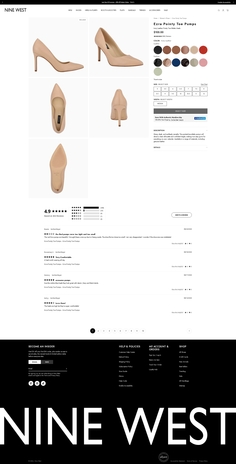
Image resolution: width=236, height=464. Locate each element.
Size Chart (204, 84)
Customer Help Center (127, 352)
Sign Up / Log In (155, 355)
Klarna (121, 376)
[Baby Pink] (203, 62)
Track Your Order (155, 364)
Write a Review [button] (181, 215)
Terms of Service (192, 461)
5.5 (165, 89)
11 (196, 94)
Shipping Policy (124, 362)
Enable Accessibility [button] (224, 2)
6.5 (180, 89)
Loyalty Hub (153, 369)
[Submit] (66, 368)
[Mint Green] (158, 71)
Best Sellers (183, 366)
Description (159, 130)
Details (132, 2)
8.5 (157, 94)
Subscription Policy (125, 366)
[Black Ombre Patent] (194, 62)
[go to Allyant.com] (164, 457)
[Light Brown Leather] (167, 50)
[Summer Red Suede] (203, 50)
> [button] (189, 331)
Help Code (123, 381)
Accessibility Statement (177, 461)
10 (180, 94)
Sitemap (182, 385)
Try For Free (174, 120)
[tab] (35, 362)
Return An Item (154, 360)
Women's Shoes (165, 18)
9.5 (173, 94)
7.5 (196, 89)
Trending (182, 371)
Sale (180, 376)
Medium (160, 104)
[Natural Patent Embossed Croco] (167, 62)
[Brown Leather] (185, 50)
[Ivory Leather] (194, 50)
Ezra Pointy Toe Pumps (52, 241)
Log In (181, 120)
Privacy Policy (203, 461)
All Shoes (182, 352)
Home (155, 18)
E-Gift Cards (183, 357)
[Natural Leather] (176, 50)
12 (204, 94)
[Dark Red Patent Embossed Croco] (185, 62)
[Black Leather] (158, 50)
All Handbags (184, 381)
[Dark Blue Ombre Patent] (176, 62)
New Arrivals (183, 362)
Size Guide (123, 371)
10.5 (188, 94)
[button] (186, 244)
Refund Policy (124, 357)
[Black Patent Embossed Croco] (158, 62)
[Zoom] (58, 47)
